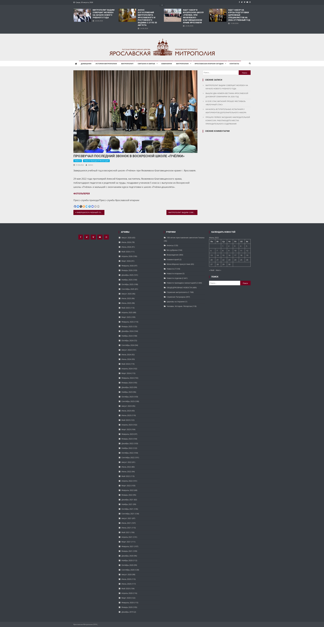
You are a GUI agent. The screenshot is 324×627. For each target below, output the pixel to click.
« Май (211, 270)
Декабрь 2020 (127, 556)
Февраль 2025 (128, 322)
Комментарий (173, 259)
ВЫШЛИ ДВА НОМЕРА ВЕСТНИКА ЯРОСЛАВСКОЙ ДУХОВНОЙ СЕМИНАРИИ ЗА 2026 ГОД (227, 95)
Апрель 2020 (127, 593)
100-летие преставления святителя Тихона (185, 237)
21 (218, 260)
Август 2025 (127, 294)
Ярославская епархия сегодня (209, 63)
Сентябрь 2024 (128, 345)
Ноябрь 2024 (127, 336)
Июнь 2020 (126, 584)
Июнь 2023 (126, 415)
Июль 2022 (126, 467)
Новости (78, 161)
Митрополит (127, 63)
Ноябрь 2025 (127, 279)
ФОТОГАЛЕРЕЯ (81, 193)
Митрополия (182, 63)
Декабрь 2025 (127, 275)
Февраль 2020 (128, 602)
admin (90, 165)
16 (229, 255)
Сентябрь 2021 (128, 513)
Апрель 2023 (127, 425)
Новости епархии (174, 273)
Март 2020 (126, 598)
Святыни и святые (146, 63)
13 (211, 255)
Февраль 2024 (128, 378)
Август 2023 (127, 406)
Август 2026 (127, 237)
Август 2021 (127, 518)
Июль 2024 (126, 354)
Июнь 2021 (126, 527)
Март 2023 (126, 429)
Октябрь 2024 (127, 340)
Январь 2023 (127, 439)
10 (235, 250)
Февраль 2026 (128, 265)
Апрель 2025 (127, 312)
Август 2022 (127, 462)
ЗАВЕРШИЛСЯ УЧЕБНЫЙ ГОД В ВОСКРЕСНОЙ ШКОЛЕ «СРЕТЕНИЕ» (90, 212)
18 (241, 255)
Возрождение (172, 255)
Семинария (166, 63)
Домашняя (86, 63)
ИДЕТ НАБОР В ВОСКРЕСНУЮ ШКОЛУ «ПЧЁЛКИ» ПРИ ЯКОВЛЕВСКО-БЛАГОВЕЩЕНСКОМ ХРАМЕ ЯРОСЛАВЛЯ (193, 16)
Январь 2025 (127, 326)
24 (235, 260)
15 (223, 255)
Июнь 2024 (126, 359)
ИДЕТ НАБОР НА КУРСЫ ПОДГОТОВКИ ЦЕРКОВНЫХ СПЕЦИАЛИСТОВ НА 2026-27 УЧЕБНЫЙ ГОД (239, 15)
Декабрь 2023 (127, 387)
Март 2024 (126, 373)
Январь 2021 (127, 551)
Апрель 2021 (127, 537)
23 (229, 260)
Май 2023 (126, 420)
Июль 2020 (126, 579)
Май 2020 (126, 588)
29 (223, 264)
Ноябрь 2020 (127, 560)
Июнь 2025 (126, 303)
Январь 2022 (127, 495)
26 (247, 260)
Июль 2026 (126, 242)
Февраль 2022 (128, 490)
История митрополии (106, 63)
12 (247, 250)
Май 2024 (126, 364)
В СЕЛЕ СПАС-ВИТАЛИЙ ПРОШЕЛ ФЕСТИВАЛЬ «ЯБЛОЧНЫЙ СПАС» (226, 103)
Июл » (218, 270)
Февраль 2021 (128, 546)
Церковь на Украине (176, 301)
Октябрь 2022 (127, 453)
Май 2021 (126, 532)
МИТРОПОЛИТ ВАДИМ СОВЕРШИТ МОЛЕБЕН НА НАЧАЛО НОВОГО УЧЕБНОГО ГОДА (103, 14)
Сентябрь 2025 (128, 289)
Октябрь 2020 (127, 565)
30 (229, 264)
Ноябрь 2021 (127, 504)
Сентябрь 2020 (128, 570)
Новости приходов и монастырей (96, 161)
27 (211, 264)
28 (218, 264)
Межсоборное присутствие (178, 264)
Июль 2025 (126, 298)
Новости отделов (174, 278)
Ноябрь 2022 (127, 448)
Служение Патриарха (176, 297)
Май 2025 (126, 308)
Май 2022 (126, 476)
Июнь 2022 (126, 471)
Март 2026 (126, 261)
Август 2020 (127, 574)
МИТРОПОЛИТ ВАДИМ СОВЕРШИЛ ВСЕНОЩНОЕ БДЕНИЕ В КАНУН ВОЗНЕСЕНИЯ (182, 212)
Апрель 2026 (127, 256)
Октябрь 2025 (127, 284)
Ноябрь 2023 (127, 392)
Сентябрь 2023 (128, 401)
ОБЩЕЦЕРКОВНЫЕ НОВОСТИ (179, 287)
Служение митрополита (177, 292)
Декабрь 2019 (127, 612)
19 (247, 255)
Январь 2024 (127, 382)
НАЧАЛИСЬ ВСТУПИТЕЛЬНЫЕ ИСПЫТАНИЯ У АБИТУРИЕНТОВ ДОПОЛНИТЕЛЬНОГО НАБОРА (226, 111)
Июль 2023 (126, 410)
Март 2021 (126, 541)
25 (241, 260)
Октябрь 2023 (127, 396)
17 (235, 255)
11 (241, 250)
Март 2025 (126, 317)
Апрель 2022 (127, 481)
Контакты (234, 63)
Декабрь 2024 (127, 331)
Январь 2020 (127, 607)
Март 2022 (126, 485)
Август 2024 (127, 350)
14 (218, 255)
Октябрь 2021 (127, 509)
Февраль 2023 (128, 434)
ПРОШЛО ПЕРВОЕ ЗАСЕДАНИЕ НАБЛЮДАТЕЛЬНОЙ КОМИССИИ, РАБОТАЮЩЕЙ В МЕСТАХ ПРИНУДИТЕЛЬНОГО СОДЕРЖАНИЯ (228, 120)
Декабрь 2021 (127, 499)
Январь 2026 (127, 270)
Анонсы (170, 245)
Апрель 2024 (127, 368)
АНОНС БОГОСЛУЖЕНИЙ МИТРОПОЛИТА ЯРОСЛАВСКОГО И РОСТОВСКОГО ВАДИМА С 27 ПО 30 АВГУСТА (147, 17)
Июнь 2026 (126, 247)
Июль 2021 (126, 523)
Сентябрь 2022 (128, 457)
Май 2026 (126, 251)
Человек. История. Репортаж (179, 306)
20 (211, 260)
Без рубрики (172, 250)
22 (223, 260)
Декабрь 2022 (127, 443)
